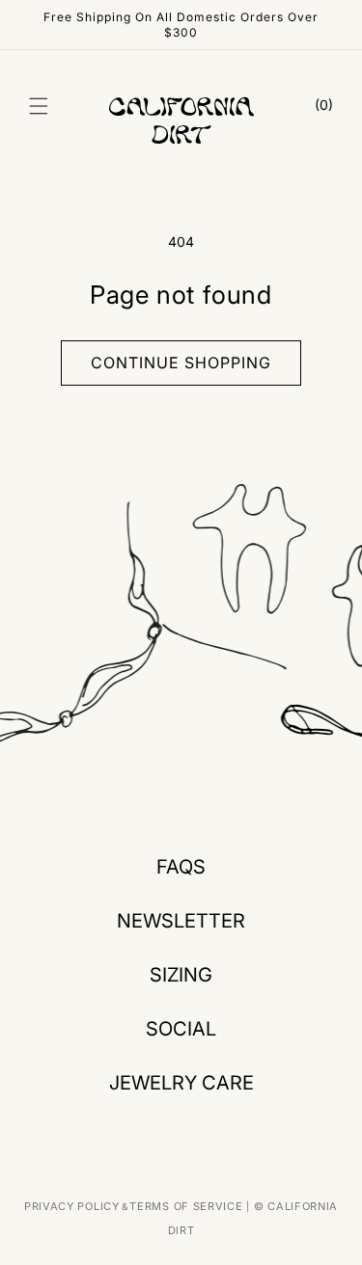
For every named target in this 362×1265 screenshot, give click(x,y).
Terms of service (185, 1206)
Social (181, 1028)
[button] (38, 106)
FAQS (181, 866)
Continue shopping (181, 362)
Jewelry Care (181, 1082)
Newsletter (181, 920)
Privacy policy (72, 1206)
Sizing (181, 974)
